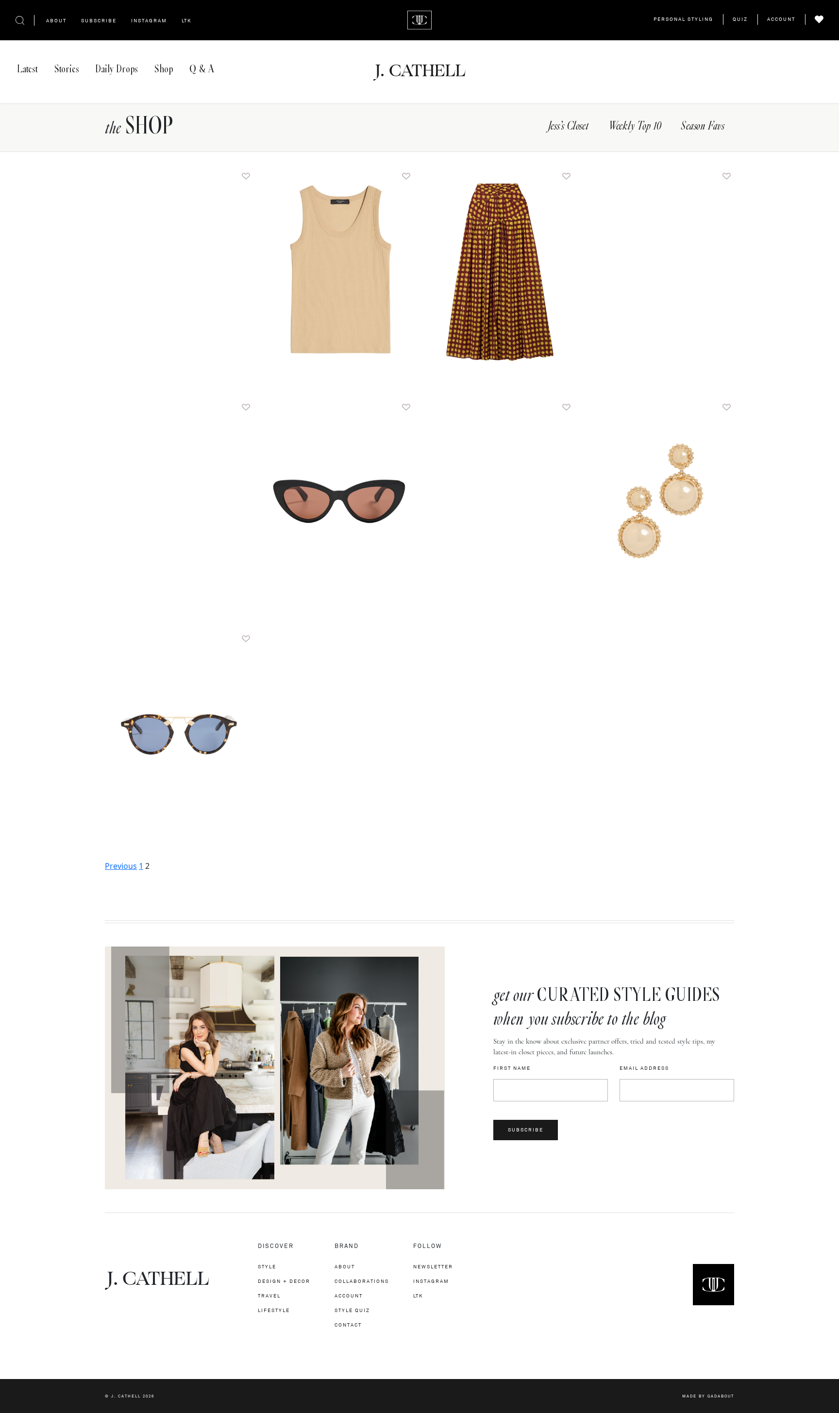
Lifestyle (274, 1310)
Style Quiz (352, 1310)
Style (267, 1266)
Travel (269, 1296)
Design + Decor (284, 1281)
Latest (27, 69)
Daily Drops (116, 69)
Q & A (201, 69)
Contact (348, 1325)
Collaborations (362, 1281)
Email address (644, 1068)
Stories (66, 69)
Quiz (740, 19)
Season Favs (702, 127)
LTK (187, 20)
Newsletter (433, 1266)
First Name (512, 1068)
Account (781, 19)
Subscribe (99, 20)
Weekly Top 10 (634, 127)
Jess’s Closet (568, 127)
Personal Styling (683, 19)
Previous (121, 866)
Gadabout (720, 1396)
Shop (163, 69)
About (56, 20)
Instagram (149, 20)
